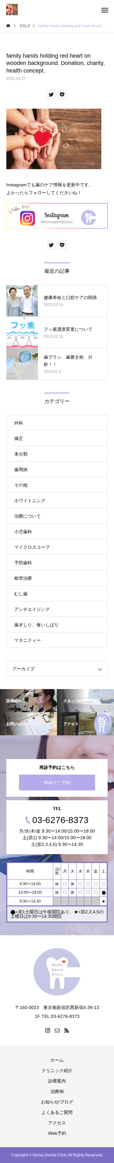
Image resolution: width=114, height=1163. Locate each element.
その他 (21, 485)
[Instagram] (47, 1030)
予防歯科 (23, 562)
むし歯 (21, 593)
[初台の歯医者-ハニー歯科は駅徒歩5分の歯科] (12, 9)
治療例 (57, 1091)
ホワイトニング (29, 500)
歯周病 (21, 469)
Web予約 (57, 1133)
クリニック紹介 (57, 1070)
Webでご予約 (57, 782)
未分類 (21, 454)
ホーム (57, 1060)
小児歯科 (23, 531)
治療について (27, 516)
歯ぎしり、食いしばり (36, 624)
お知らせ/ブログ (57, 1101)
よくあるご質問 (57, 1112)
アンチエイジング (32, 609)
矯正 (18, 438)
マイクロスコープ (32, 547)
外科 (18, 422)
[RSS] (66, 1030)
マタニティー (27, 640)
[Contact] (57, 1030)
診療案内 (57, 1080)
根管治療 (23, 578)
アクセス (57, 1122)
